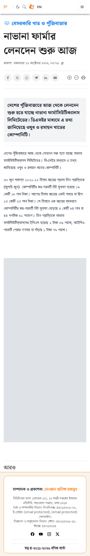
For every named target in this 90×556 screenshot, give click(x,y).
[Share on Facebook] (8, 78)
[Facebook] (32, 534)
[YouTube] (41, 534)
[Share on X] (17, 78)
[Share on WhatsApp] (27, 78)
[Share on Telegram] (36, 78)
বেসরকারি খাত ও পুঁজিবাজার (39, 23)
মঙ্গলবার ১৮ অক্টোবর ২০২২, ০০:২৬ (32, 63)
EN (39, 7)
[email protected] (37, 512)
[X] (57, 534)
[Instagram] (49, 534)
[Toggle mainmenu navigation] (82, 7)
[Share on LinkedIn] (46, 78)
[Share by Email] (55, 78)
